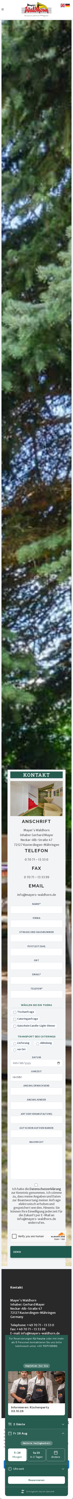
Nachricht (36, 1142)
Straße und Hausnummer (36, 932)
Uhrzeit (36, 1071)
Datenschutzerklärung (45, 1189)
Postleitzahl (37, 946)
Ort (36, 960)
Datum (36, 1057)
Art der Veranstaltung (36, 1114)
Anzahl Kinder (36, 1099)
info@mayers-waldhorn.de (40, 1333)
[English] (62, 5)
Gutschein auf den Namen (36, 1128)
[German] (67, 5)
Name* (36, 904)
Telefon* (37, 988)
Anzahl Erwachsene (36, 1085)
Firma (36, 918)
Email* (36, 974)
